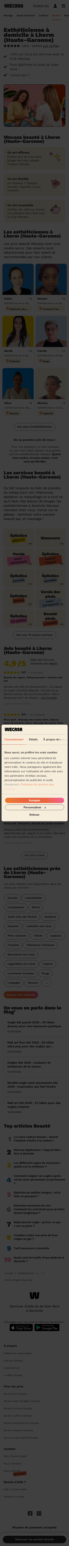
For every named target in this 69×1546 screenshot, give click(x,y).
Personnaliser (32, 807)
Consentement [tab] (13, 739)
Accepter (34, 800)
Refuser (34, 814)
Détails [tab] (33, 739)
